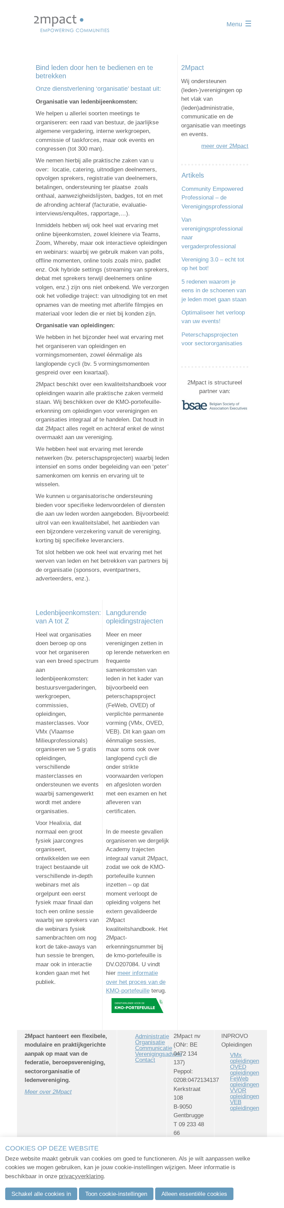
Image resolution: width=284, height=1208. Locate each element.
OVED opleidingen (244, 1070)
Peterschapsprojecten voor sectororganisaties (211, 339)
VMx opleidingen (244, 1058)
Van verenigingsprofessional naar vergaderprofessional (212, 233)
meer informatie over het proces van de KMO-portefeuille (136, 982)
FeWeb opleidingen (244, 1081)
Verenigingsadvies (158, 1054)
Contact (145, 1060)
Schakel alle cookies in (41, 1194)
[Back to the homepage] (71, 24)
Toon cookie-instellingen (116, 1194)
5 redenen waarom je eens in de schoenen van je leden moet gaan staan (213, 290)
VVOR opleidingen (244, 1093)
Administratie (152, 1036)
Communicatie (153, 1048)
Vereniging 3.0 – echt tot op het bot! (212, 264)
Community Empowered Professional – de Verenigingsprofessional (212, 198)
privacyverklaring (81, 1176)
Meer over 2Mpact (48, 1092)
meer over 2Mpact (224, 146)
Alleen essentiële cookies (194, 1194)
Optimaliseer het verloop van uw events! (213, 317)
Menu (234, 24)
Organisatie (150, 1042)
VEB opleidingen (244, 1105)
